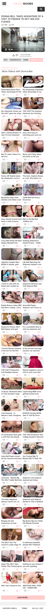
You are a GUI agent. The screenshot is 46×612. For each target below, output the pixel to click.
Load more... (23, 597)
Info (5, 60)
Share (25, 60)
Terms (24, 608)
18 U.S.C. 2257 (37, 608)
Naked (23, 3)
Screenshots (15, 60)
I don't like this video (17, 55)
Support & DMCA (10, 608)
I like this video (13, 55)
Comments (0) (36, 60)
